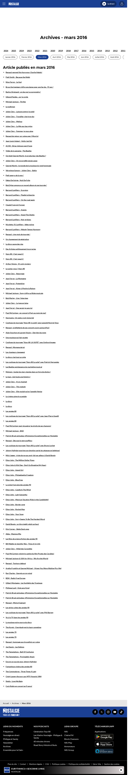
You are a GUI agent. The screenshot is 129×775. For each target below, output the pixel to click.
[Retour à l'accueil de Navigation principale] (14, 3)
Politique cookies (59, 764)
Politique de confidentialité (79, 764)
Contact (23, 764)
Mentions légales (35, 764)
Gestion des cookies (111, 764)
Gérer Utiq (97, 764)
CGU (47, 764)
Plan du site (12, 764)
